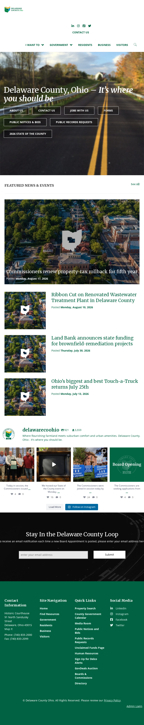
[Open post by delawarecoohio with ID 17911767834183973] (127, 464)
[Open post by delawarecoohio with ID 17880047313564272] (54, 464)
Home (44, 608)
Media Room (83, 623)
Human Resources (86, 653)
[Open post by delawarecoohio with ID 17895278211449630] (17, 464)
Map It (8, 629)
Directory (81, 683)
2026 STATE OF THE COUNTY (28, 133)
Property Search (85, 608)
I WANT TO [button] (33, 45)
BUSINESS (104, 45)
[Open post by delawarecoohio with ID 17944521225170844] (90, 464)
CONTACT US (46, 110)
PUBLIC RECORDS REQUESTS (74, 122)
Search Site (135, 45)
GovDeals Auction (86, 668)
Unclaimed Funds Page (89, 647)
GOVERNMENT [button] (59, 45)
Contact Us (80, 32)
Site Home (14, 9)
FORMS (108, 110)
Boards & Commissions (83, 675)
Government (48, 619)
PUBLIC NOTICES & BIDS (25, 122)
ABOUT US (16, 110)
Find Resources (49, 614)
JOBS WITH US (79, 110)
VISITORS (122, 45)
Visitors (45, 636)
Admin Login (134, 706)
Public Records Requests (84, 640)
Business (45, 631)
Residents (85, 45)
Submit (109, 554)
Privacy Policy (112, 700)
